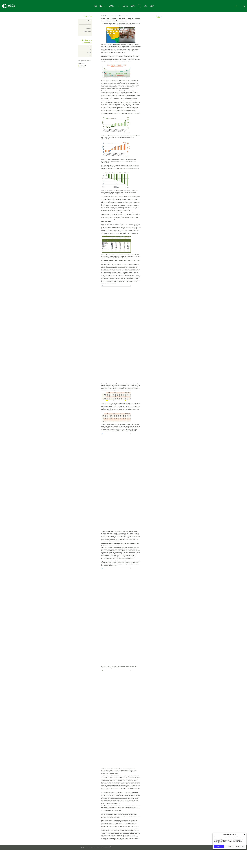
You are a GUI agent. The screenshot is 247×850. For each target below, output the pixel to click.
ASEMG (89, 55)
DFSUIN (89, 52)
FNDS (106, 5)
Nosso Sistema (100, 6)
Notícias (118, 5)
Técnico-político (87, 31)
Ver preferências (240, 846)
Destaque (88, 20)
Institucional (88, 23)
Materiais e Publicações (133, 6)
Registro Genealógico (111, 6)
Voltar (158, 16)
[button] (244, 834)
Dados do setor (139, 6)
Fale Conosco (145, 6)
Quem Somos (95, 6)
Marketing (88, 25)
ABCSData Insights (152, 6)
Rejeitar (229, 846)
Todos (89, 34)
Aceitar (219, 846)
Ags (90, 49)
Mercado (88, 28)
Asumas (89, 46)
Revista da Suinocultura (125, 6)
